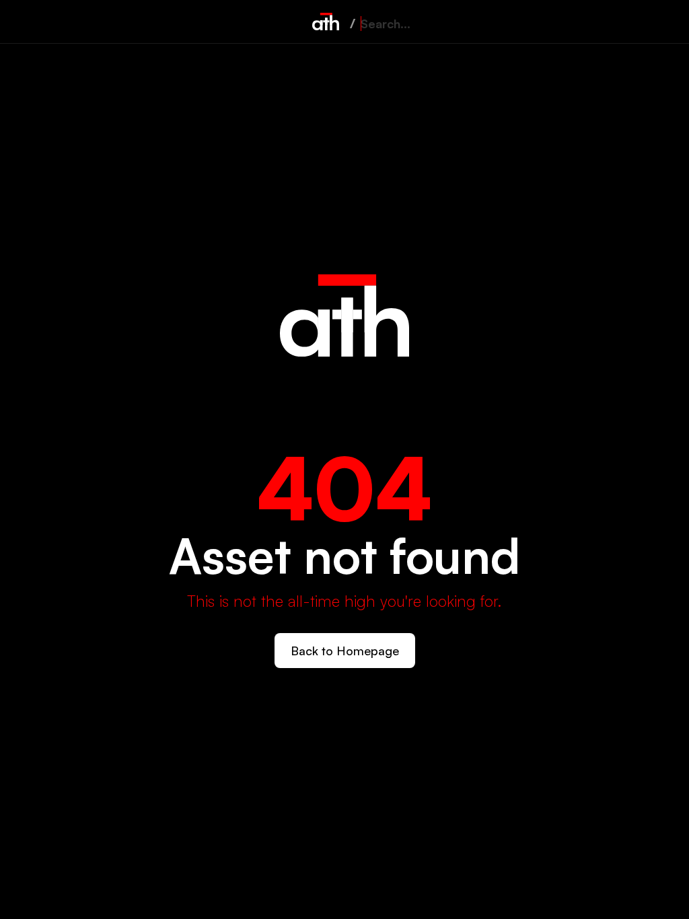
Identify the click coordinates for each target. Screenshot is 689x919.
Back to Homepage (345, 650)
